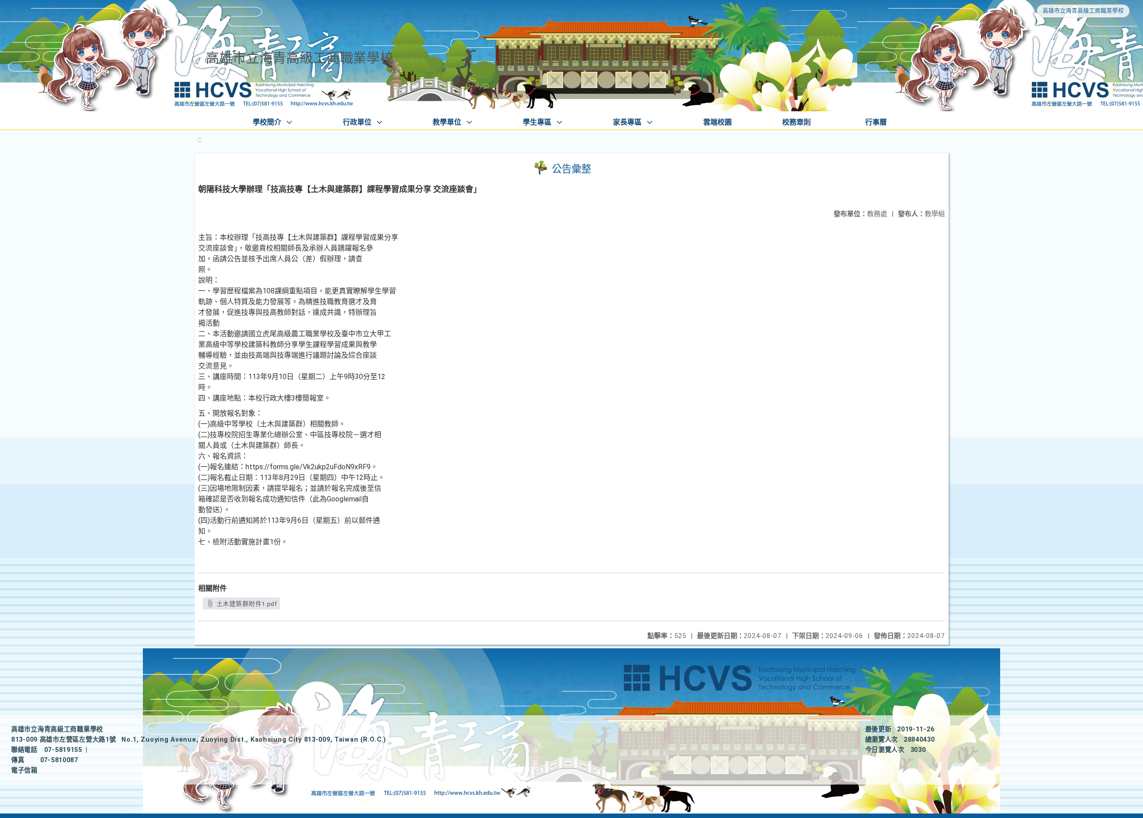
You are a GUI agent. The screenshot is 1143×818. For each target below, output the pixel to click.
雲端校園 (717, 122)
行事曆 (876, 122)
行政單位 (357, 122)
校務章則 (796, 122)
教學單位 (447, 122)
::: (200, 139)
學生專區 (537, 122)
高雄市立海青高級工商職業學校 (1083, 10)
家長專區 (627, 122)
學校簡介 (267, 122)
